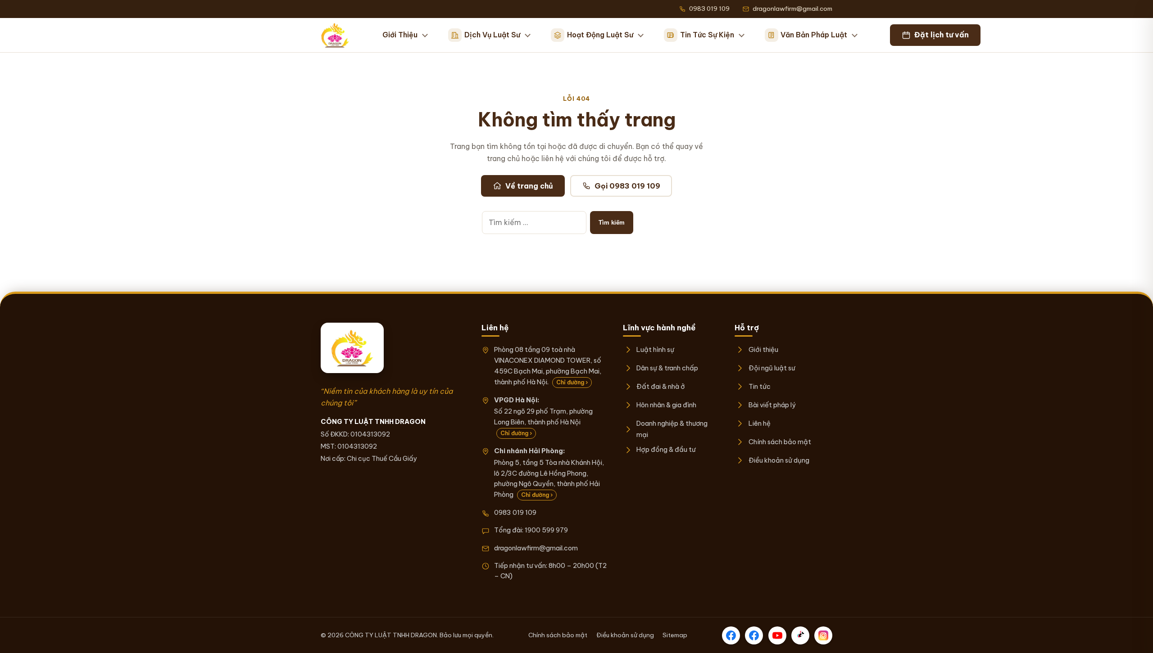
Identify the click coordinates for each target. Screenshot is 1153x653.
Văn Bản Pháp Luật (814, 34)
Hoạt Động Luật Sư (600, 34)
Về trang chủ (529, 185)
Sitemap (675, 635)
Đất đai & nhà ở (660, 386)
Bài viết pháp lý (772, 405)
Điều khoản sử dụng (779, 460)
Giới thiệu (763, 349)
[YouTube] (777, 635)
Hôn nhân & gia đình (666, 405)
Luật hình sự (655, 349)
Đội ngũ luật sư (771, 368)
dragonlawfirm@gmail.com (536, 548)
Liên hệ (759, 423)
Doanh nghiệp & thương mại (672, 428)
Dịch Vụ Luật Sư (492, 34)
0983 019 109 (515, 512)
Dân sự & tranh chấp (667, 368)
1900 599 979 (546, 530)
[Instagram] (823, 635)
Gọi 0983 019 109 (627, 185)
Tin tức (759, 386)
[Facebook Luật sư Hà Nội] (754, 635)
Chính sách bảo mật (780, 441)
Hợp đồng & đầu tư (665, 449)
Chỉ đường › (572, 382)
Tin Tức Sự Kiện (707, 34)
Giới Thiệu (400, 34)
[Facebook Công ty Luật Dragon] (731, 635)
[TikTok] (800, 635)
